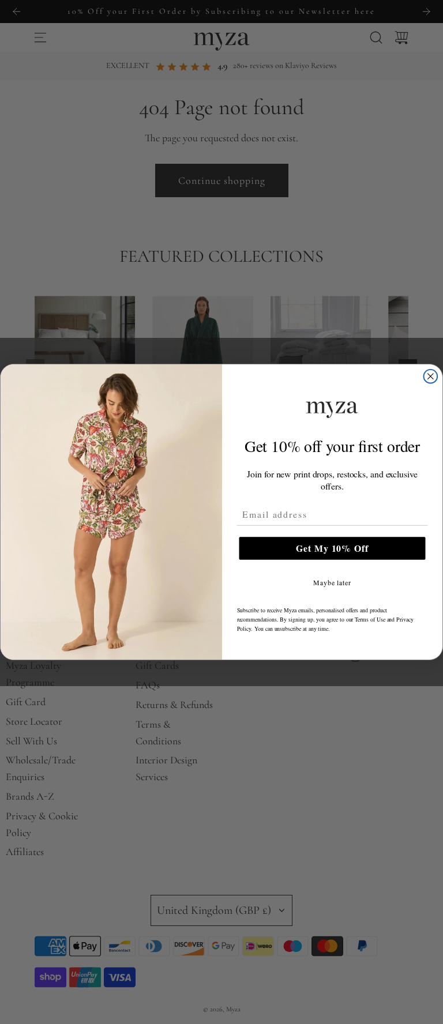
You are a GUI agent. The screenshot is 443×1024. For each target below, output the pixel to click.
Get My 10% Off (332, 548)
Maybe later (332, 582)
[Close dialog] (431, 376)
